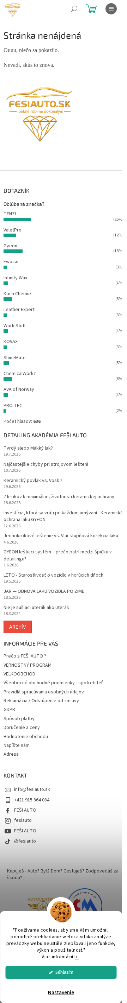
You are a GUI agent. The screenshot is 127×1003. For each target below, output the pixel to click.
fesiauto (23, 820)
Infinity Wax (15, 277)
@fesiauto (25, 841)
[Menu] (111, 9)
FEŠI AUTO (25, 810)
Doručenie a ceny (22, 727)
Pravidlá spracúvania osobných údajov (44, 692)
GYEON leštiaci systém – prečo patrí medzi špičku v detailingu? (58, 555)
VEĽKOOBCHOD (19, 674)
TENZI (10, 213)
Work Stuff (15, 325)
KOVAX (11, 341)
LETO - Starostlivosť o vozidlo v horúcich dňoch (53, 575)
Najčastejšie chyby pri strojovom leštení (46, 464)
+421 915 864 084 (31, 800)
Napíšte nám (17, 745)
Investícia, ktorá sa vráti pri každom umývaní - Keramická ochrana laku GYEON (63, 516)
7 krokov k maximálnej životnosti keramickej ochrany (59, 497)
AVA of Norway (19, 389)
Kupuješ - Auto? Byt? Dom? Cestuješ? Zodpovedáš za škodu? (63, 874)
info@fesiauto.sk (32, 789)
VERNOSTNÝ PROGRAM (28, 665)
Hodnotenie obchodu (26, 736)
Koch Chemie (17, 293)
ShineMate (15, 357)
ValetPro (13, 230)
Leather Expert (19, 309)
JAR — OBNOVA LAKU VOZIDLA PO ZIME (44, 591)
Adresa (11, 754)
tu (76, 956)
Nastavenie (61, 992)
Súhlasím (64, 972)
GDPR (9, 709)
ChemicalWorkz (20, 373)
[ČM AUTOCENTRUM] (42, 905)
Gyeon (10, 245)
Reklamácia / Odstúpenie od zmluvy (41, 700)
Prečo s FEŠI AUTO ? (25, 656)
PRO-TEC (13, 405)
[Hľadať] (74, 9)
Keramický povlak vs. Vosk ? (33, 480)
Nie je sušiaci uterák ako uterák (36, 607)
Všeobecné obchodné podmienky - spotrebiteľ (53, 682)
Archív (17, 627)
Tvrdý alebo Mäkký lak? (28, 448)
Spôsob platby (19, 718)
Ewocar (11, 261)
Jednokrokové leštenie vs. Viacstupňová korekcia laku (61, 536)
